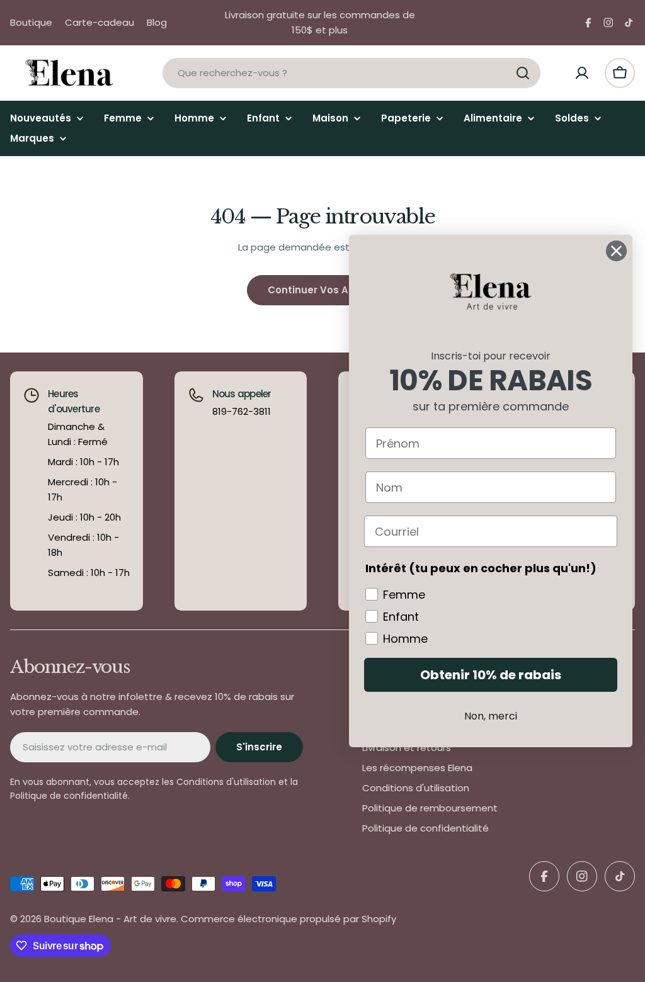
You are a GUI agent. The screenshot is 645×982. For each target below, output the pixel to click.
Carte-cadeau (99, 22)
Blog (157, 22)
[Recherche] (522, 73)
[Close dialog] (616, 251)
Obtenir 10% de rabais (490, 675)
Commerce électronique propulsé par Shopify (288, 918)
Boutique (31, 22)
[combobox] (351, 73)
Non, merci (490, 716)
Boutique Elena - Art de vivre (110, 918)
